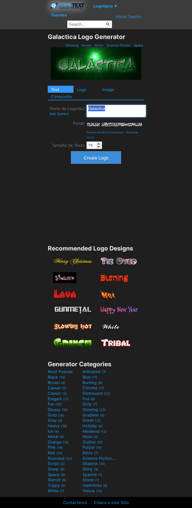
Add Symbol (59, 114)
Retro (90, 452)
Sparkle (92, 474)
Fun (55, 404)
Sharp (56, 469)
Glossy (58, 409)
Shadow (93, 463)
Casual (57, 387)
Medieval (94, 431)
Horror (90, 137)
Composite (61, 96)
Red (55, 452)
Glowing (72, 45)
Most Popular (60, 371)
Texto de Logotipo (67, 111)
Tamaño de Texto (68, 145)
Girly (89, 404)
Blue (90, 377)
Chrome (93, 387)
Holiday (92, 425)
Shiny (90, 469)
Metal (56, 436)
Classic (57, 393)
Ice (53, 431)
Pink (55, 447)
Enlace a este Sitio (111, 502)
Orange (58, 442)
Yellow (92, 490)
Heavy (57, 425)
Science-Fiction (119, 45)
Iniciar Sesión (128, 16)
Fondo (79, 123)
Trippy (57, 485)
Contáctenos (75, 502)
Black (56, 377)
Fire (88, 398)
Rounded (60, 458)
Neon (90, 436)
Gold (56, 415)
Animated (94, 371)
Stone (98, 45)
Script (56, 463)
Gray (55, 420)
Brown (57, 382)
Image (108, 89)
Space (138, 45)
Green (86, 45)
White (56, 490)
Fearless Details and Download (104, 132)
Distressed (96, 393)
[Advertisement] (24, 108)
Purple (92, 447)
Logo (81, 89)
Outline (92, 442)
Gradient (93, 415)
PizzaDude (132, 132)
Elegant (58, 398)
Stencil (57, 479)
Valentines (95, 485)
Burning (92, 382)
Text (55, 89)
